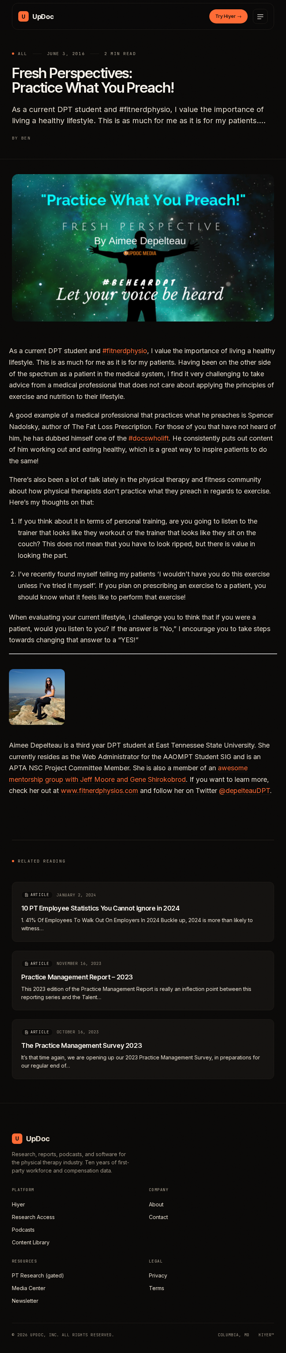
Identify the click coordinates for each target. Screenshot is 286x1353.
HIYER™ (266, 1334)
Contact (158, 1217)
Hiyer (18, 1204)
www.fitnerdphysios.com (99, 790)
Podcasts (23, 1229)
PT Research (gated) (38, 1275)
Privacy (158, 1275)
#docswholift (148, 438)
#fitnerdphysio (124, 351)
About (156, 1204)
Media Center (28, 1288)
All (23, 53)
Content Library (31, 1242)
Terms (156, 1288)
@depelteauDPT (244, 790)
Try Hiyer (228, 16)
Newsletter (25, 1301)
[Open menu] (260, 16)
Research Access (33, 1217)
